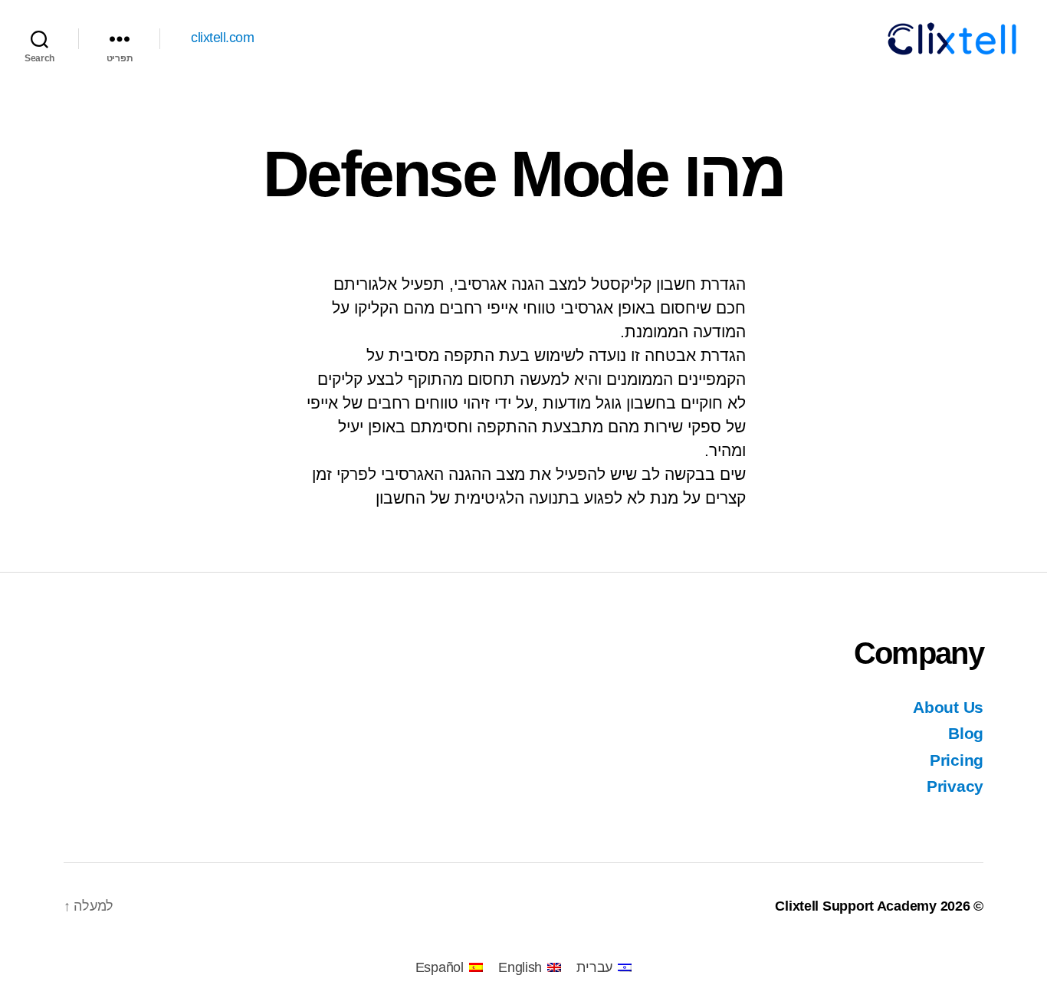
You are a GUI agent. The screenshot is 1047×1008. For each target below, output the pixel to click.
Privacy (955, 786)
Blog (965, 733)
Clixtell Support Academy (856, 906)
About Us (948, 707)
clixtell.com (222, 37)
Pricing (956, 760)
